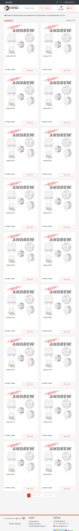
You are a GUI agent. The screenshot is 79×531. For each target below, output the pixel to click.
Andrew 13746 (47, 370)
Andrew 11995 (47, 56)
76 (50, 495)
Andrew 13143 (10, 213)
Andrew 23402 (47, 265)
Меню (7, 2)
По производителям (52, 15)
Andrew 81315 (10, 370)
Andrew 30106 (10, 265)
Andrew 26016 (47, 474)
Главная (9, 15)
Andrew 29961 (47, 161)
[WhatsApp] (54, 524)
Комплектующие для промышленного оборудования (29, 15)
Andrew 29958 (47, 317)
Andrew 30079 (10, 474)
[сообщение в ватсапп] (57, 2)
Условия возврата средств (37, 526)
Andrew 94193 (10, 161)
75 (46, 495)
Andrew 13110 (10, 422)
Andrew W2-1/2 (47, 108)
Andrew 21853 (10, 108)
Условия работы (34, 521)
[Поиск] (41, 8)
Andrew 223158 (10, 56)
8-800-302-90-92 (60, 521)
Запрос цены (29, 70)
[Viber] (57, 524)
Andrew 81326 (10, 317)
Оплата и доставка (34, 524)
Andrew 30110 (47, 213)
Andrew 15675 (47, 422)
